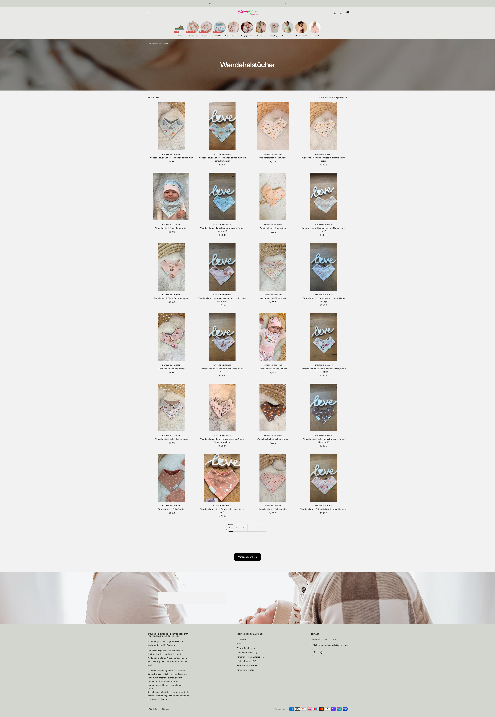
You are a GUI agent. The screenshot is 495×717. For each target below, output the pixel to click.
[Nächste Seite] (265, 527)
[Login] (341, 13)
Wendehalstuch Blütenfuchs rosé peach (171, 298)
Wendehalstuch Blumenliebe (272, 228)
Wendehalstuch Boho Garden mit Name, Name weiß (222, 511)
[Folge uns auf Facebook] (314, 652)
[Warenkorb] (346, 13)
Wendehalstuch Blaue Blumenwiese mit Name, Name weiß (222, 229)
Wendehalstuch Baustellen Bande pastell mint (171, 157)
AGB (239, 643)
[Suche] (335, 13)
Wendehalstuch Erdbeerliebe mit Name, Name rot (323, 509)
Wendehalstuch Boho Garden (171, 509)
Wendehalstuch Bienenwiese (272, 157)
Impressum (242, 639)
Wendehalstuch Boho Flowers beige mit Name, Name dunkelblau (222, 440)
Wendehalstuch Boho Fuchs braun (273, 439)
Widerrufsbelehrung (246, 648)
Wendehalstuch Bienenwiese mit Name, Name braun (323, 159)
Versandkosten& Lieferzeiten (250, 656)
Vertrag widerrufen (247, 557)
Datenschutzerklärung (247, 652)
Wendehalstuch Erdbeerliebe (273, 509)
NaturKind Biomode (171, 154)
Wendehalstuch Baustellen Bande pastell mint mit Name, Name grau (222, 159)
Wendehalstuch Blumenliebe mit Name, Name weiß (323, 229)
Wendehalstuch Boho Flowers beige (171, 439)
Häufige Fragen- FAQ (246, 661)
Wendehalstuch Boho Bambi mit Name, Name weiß (222, 370)
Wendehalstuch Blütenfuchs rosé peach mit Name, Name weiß (222, 300)
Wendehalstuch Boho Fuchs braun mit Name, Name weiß (324, 440)
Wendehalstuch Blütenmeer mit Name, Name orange (324, 300)
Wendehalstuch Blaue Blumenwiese (171, 228)
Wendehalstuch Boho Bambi (171, 368)
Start (149, 43)
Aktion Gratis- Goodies (247, 665)
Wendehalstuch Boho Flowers (273, 368)
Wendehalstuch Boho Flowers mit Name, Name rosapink (324, 370)
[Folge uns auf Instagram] (321, 652)
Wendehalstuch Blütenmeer (273, 298)
